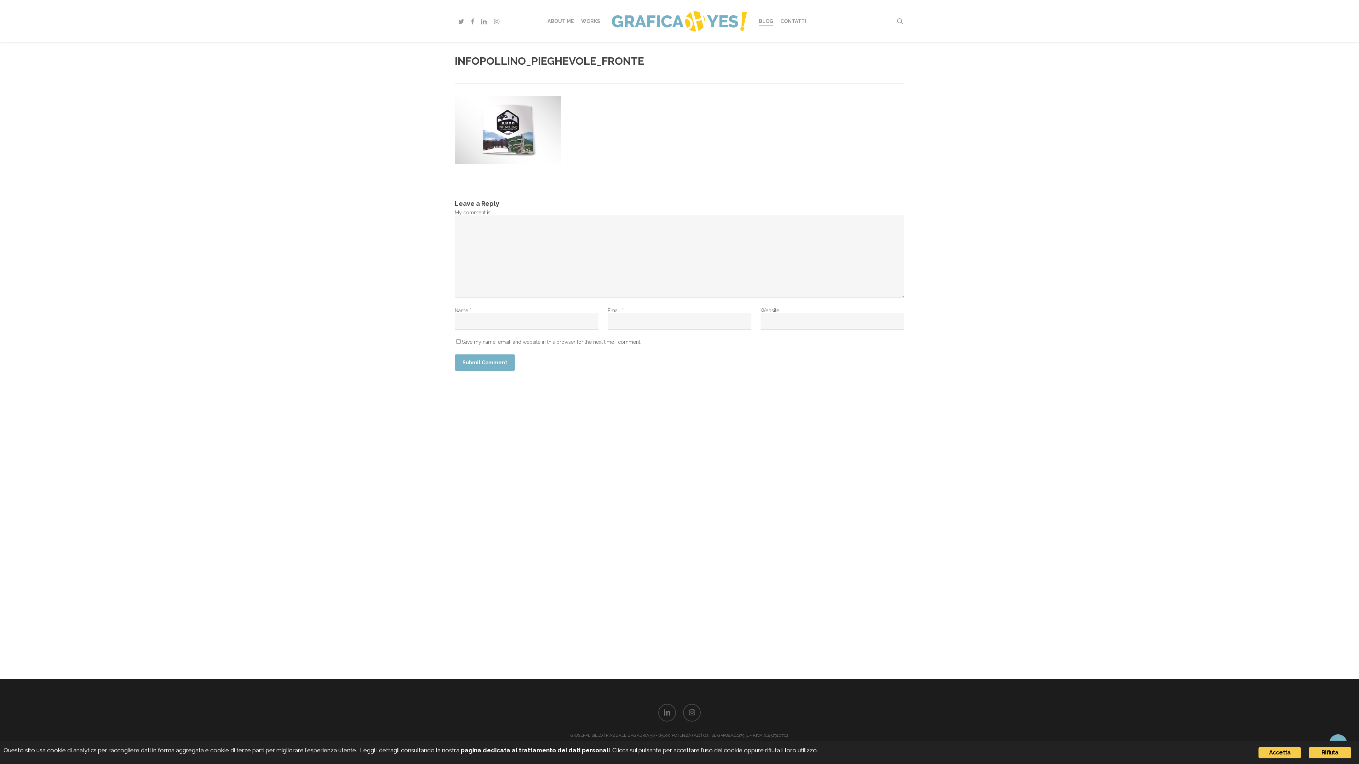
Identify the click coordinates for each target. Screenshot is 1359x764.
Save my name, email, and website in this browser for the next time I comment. (551, 342)
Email (615, 310)
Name (463, 310)
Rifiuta (1329, 752)
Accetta (1279, 752)
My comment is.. (474, 212)
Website (770, 310)
